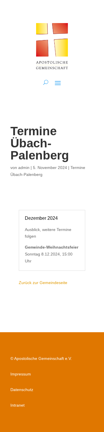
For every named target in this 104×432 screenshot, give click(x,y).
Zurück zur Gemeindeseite (43, 282)
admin (23, 167)
